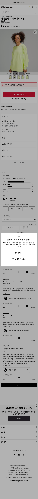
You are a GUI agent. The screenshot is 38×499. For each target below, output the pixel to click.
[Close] (36, 234)
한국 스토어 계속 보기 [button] (19, 259)
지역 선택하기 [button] (19, 253)
